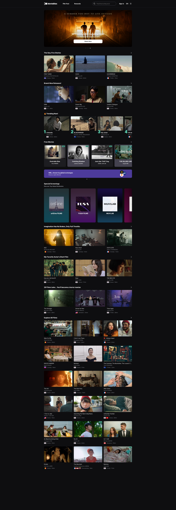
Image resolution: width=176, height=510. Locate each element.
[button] (85, 48)
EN (127, 4)
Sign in (121, 4)
